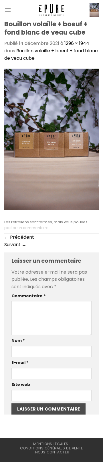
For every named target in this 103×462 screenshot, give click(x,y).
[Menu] (7, 10)
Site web (20, 384)
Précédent (19, 237)
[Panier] (94, 10)
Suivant (15, 244)
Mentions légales (50, 443)
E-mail (20, 362)
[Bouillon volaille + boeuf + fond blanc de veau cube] (51, 139)
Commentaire (28, 296)
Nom (18, 340)
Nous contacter (52, 452)
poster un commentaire (26, 227)
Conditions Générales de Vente (51, 448)
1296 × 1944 (76, 43)
